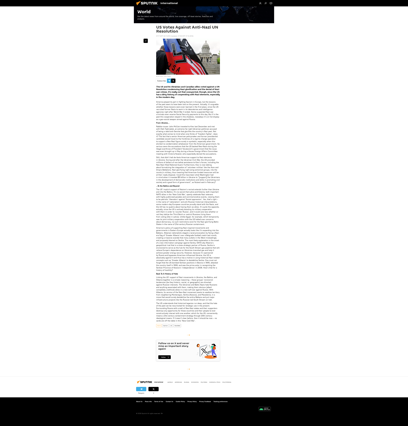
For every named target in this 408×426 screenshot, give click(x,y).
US (171, 325)
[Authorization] (260, 3)
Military (204, 382)
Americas (178, 382)
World (159, 325)
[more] (146, 41)
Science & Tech (214, 382)
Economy (195, 382)
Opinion (165, 325)
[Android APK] (264, 409)
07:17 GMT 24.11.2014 (163, 36)
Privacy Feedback (205, 401)
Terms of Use (158, 401)
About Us (139, 401)
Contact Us (169, 401)
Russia (186, 382)
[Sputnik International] (147, 6)
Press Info (148, 401)
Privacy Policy (192, 401)
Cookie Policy (180, 401)
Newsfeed (177, 325)
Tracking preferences (220, 401)
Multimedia (226, 382)
